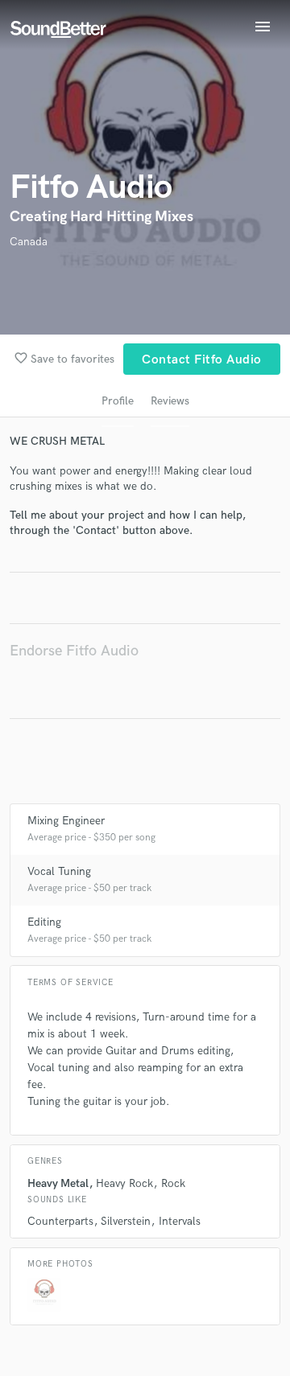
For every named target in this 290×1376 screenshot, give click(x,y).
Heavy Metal (58, 1183)
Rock (173, 1183)
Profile (118, 401)
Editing (44, 922)
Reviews (170, 401)
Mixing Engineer (66, 821)
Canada (29, 242)
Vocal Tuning (59, 871)
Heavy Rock (124, 1183)
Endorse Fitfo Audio (74, 651)
